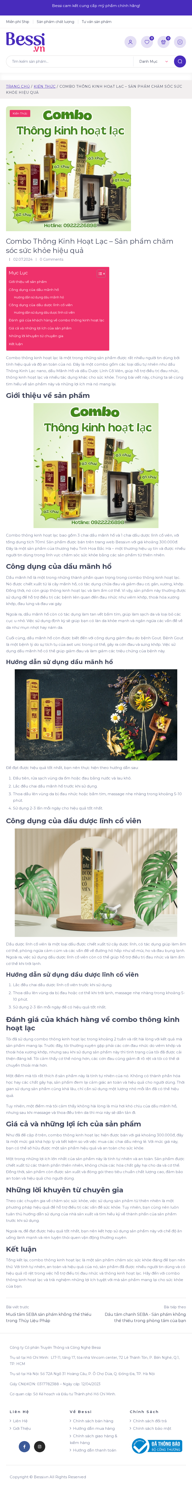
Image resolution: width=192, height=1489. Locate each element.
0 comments (51, 259)
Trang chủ (18, 86)
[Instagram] (39, 1446)
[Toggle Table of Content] (98, 273)
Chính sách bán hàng (93, 1421)
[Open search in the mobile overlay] (96, 61)
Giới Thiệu (22, 1428)
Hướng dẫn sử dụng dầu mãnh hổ (39, 297)
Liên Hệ (20, 1421)
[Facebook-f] (24, 1446)
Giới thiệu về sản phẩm (28, 282)
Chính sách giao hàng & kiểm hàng (93, 1439)
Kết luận (16, 344)
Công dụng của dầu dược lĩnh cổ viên (40, 305)
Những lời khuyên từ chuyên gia (36, 336)
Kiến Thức (45, 86)
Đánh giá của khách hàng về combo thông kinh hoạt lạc (56, 320)
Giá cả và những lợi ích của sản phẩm (40, 328)
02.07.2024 (22, 259)
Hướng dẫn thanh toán (94, 1450)
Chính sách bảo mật (152, 1428)
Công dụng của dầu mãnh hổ (34, 290)
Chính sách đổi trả (150, 1421)
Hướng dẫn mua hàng (94, 1428)
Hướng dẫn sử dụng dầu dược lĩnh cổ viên (44, 312)
